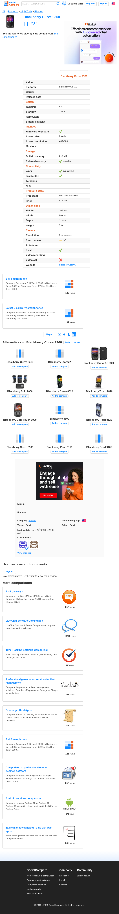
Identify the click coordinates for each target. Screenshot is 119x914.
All (3, 11)
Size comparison (35, 893)
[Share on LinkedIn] (74, 334)
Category (22, 520)
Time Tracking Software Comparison (27, 650)
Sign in (103, 3)
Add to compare (72, 342)
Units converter (34, 889)
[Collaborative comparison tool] (11, 3)
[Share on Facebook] (64, 334)
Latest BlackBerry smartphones (24, 308)
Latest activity (83, 875)
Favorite (26, 24)
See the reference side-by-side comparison (27, 33)
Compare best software (38, 880)
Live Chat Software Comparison (24, 620)
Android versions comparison (23, 798)
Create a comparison (64, 4)
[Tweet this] (69, 334)
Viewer (20, 525)
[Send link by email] (59, 334)
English (113, 3)
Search (58, 3)
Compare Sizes (75, 3)
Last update (23, 530)
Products (13, 11)
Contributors (24, 537)
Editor (65, 525)
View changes (24, 553)
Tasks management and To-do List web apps (29, 829)
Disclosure (64, 875)
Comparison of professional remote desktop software (26, 769)
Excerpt (21, 504)
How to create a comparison (40, 875)
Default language (71, 520)
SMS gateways (14, 591)
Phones (38, 11)
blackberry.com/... (68, 265)
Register (90, 3)
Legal (62, 880)
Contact (63, 884)
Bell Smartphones (16, 278)
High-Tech (26, 11)
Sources (21, 512)
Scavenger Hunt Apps (19, 710)
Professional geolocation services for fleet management (30, 681)
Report (49, 334)
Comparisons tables (36, 884)
